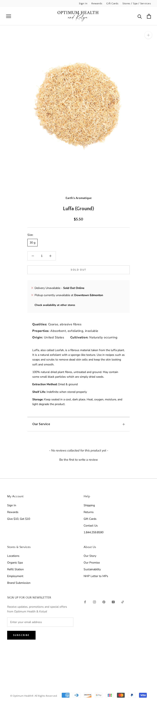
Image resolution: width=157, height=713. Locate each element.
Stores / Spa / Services (136, 3)
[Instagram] (94, 601)
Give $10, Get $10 (18, 519)
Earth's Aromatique (79, 198)
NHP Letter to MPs (96, 576)
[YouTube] (113, 601)
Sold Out (78, 269)
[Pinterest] (103, 601)
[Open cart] (149, 16)
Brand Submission (18, 583)
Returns (89, 512)
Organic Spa (15, 563)
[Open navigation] (8, 16)
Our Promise (92, 563)
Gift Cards (112, 3)
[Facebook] (85, 601)
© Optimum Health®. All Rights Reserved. (33, 695)
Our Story (90, 556)
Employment (15, 576)
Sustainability (92, 569)
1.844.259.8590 (93, 532)
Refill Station (15, 569)
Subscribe (21, 635)
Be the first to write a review (78, 460)
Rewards (96, 3)
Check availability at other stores (55, 305)
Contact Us (91, 526)
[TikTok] (122, 601)
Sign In (83, 3)
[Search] (140, 16)
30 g (32, 243)
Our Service (41, 424)
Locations (13, 556)
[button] (78, 459)
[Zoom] (148, 35)
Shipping (89, 505)
